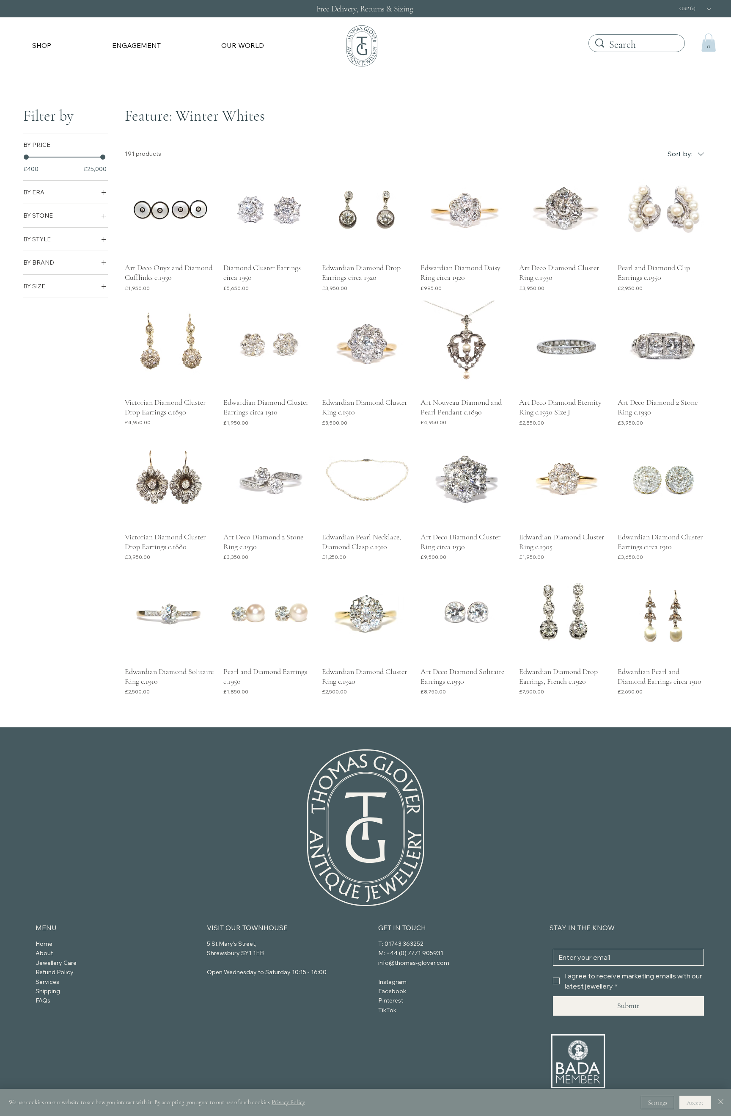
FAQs (43, 1000)
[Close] (721, 1102)
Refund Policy (55, 972)
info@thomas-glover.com (413, 963)
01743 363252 (404, 943)
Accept (695, 1102)
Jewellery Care (56, 963)
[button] (66, 45)
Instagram (392, 982)
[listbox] (695, 9)
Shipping (48, 991)
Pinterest (390, 1000)
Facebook (392, 991)
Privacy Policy (288, 1102)
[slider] (26, 157)
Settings (657, 1102)
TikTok (387, 1010)
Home (44, 943)
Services (47, 982)
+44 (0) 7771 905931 (414, 953)
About (44, 953)
